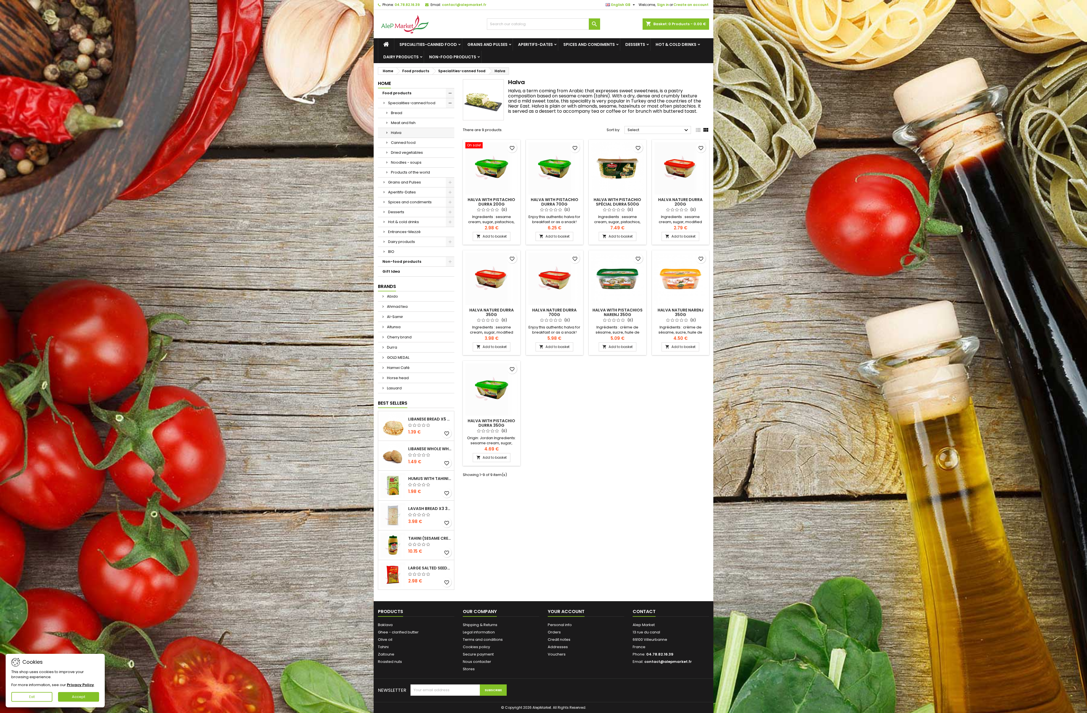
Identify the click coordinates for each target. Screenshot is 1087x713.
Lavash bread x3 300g (430, 508)
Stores (469, 669)
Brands (387, 286)
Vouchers (557, 654)
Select (659, 130)
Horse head (397, 378)
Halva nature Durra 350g (491, 312)
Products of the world (410, 172)
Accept (78, 696)
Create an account (691, 4)
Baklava (385, 624)
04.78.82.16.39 (407, 4)
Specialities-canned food (428, 44)
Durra (391, 347)
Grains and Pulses (487, 44)
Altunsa (393, 327)
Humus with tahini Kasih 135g (430, 478)
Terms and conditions (483, 639)
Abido (392, 296)
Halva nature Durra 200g (680, 202)
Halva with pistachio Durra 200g (491, 202)
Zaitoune (386, 654)
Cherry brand (399, 337)
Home (384, 83)
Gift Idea (391, 271)
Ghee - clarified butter (398, 632)
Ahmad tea (397, 306)
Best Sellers (392, 403)
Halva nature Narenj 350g (680, 312)
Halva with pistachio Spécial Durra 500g (617, 202)
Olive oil (385, 639)
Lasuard (394, 388)
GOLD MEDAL (397, 357)
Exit (32, 696)
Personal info (560, 624)
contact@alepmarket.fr (464, 4)
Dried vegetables (407, 152)
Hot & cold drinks (676, 44)
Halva (396, 132)
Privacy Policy (80, 685)
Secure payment (478, 654)
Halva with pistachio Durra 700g (554, 202)
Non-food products (452, 57)
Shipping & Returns (480, 624)
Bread (396, 113)
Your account (566, 611)
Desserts (635, 44)
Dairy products (401, 57)
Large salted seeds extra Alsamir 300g (430, 568)
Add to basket (491, 236)
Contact (644, 611)
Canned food (403, 142)
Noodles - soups (406, 162)
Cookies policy (476, 647)
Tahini (383, 647)
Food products (396, 93)
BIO (391, 251)
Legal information (479, 632)
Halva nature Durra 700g (554, 312)
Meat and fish (403, 122)
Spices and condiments (589, 44)
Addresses (558, 647)
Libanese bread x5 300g (430, 419)
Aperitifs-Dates (535, 44)
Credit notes (559, 639)
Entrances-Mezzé (404, 231)
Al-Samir (394, 316)
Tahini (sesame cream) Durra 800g (430, 538)
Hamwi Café (398, 367)
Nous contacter (477, 661)
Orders (554, 632)
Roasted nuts (390, 661)
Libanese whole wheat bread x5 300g (430, 449)
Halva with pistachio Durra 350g (491, 423)
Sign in (663, 4)
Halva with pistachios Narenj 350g (617, 312)
